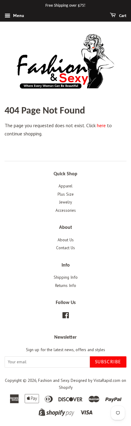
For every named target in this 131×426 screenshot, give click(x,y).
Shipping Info (66, 277)
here (101, 125)
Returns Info (65, 285)
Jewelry (65, 202)
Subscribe (108, 362)
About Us (66, 240)
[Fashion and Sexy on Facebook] (65, 316)
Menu (18, 15)
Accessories (65, 210)
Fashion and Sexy (53, 380)
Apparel (65, 186)
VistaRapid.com (107, 380)
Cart (122, 16)
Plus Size (66, 194)
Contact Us (65, 247)
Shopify (66, 387)
